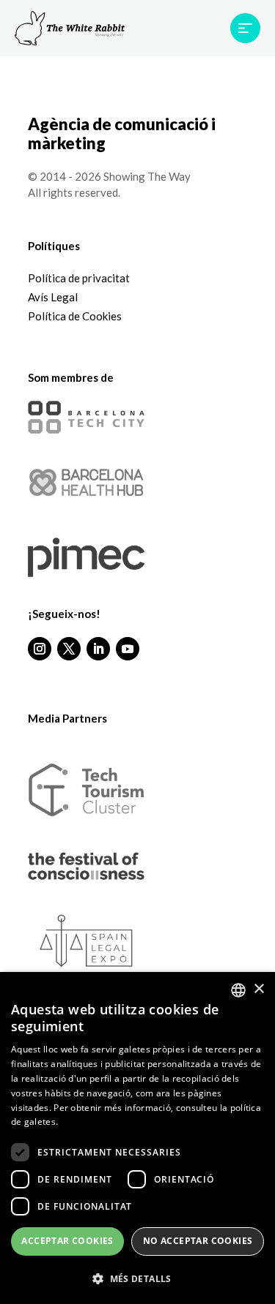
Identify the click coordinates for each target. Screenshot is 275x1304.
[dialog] (137, 1138)
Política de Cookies (75, 316)
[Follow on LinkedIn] (98, 648)
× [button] (258, 989)
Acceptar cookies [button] (67, 1241)
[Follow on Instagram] (39, 648)
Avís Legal (53, 297)
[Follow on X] (69, 648)
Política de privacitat (79, 277)
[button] (137, 1279)
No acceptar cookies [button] (198, 1241)
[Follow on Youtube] (127, 648)
